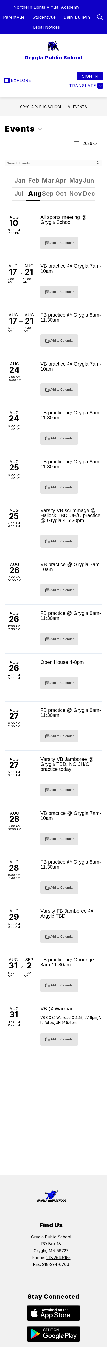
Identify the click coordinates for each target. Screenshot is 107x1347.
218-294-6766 (55, 1264)
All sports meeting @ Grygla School (63, 220)
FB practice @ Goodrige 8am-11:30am (67, 962)
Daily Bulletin (77, 17)
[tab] (19, 181)
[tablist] (53, 181)
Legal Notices (46, 27)
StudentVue (44, 17)
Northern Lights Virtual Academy (46, 7)
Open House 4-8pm (62, 662)
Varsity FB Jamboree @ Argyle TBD (66, 913)
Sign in (90, 76)
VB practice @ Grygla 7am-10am (70, 268)
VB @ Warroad (57, 1008)
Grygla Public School (41, 107)
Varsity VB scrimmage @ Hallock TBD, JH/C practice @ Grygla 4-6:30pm (70, 515)
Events (80, 107)
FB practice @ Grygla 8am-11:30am (70, 317)
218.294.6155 (58, 1257)
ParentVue (14, 17)
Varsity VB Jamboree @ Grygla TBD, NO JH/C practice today (66, 764)
